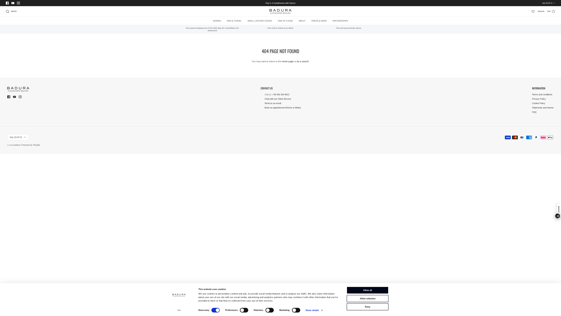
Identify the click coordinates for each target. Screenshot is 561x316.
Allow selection (367, 298)
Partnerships (340, 21)
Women (217, 21)
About (302, 21)
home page (288, 61)
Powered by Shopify (30, 145)
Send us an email (273, 103)
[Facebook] (7, 3)
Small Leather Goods (259, 21)
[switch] (244, 310)
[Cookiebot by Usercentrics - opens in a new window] (179, 310)
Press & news (319, 21)
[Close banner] (395, 288)
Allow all (367, 290)
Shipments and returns (543, 107)
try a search (303, 61)
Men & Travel (234, 21)
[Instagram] (19, 3)
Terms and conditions (542, 94)
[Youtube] (13, 3)
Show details (312, 310)
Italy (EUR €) (547, 3)
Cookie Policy (538, 103)
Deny (367, 306)
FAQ (534, 112)
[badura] (280, 11)
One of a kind (285, 21)
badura (17, 145)
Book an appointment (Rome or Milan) (283, 107)
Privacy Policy (539, 99)
